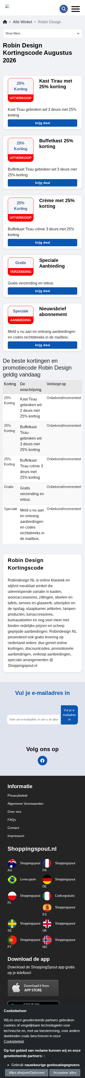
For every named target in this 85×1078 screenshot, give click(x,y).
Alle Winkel (22, 22)
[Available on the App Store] (33, 988)
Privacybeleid (17, 795)
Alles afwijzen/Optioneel (26, 1072)
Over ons (14, 811)
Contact (13, 828)
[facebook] (42, 760)
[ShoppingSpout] (20, 7)
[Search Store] (64, 9)
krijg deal (42, 123)
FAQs (12, 820)
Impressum (16, 836)
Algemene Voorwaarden (25, 803)
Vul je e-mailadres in (69, 714)
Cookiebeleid (14, 1041)
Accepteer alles (64, 1072)
